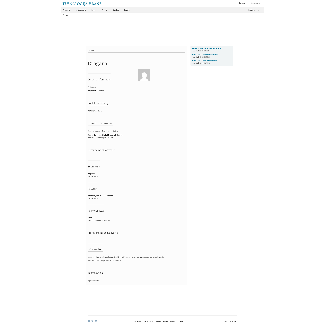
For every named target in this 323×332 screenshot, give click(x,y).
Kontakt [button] (233, 322)
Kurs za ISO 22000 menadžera (205, 54)
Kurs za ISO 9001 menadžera (204, 60)
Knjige (93, 10)
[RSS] (96, 321)
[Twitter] (92, 321)
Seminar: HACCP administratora (206, 48)
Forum (127, 10)
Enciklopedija (80, 10)
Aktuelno (66, 10)
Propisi (104, 10)
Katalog (116, 10)
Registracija (255, 3)
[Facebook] (89, 321)
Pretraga (251, 10)
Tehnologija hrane (81, 4)
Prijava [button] (242, 3)
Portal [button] (226, 322)
